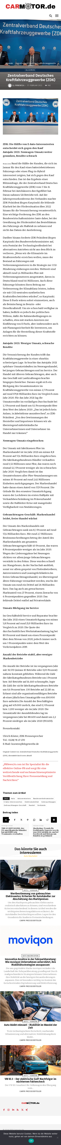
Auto (13, 799)
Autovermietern (24, 799)
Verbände (41, 805)
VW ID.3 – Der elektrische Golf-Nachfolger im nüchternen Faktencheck (30, 1080)
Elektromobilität (32, 802)
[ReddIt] (47, 820)
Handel (32, 805)
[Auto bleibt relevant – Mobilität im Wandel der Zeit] (30, 1006)
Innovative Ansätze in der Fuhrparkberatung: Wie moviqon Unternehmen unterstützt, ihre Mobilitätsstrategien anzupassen (30, 962)
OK (31, 1141)
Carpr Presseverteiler (30, 921)
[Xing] (27, 1109)
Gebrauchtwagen (48, 802)
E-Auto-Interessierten (13, 802)
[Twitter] (21, 820)
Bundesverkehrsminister (43, 799)
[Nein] (57, 1137)
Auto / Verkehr (30, 890)
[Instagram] (8, 1109)
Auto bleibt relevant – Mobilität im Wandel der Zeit (30, 1026)
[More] (54, 820)
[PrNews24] (10, 85)
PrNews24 (19, 85)
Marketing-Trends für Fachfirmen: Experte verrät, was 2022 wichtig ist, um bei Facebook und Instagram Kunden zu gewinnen (46, 832)
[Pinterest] (27, 820)
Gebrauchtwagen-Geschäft (15, 805)
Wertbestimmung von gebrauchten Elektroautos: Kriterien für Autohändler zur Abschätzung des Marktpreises (30, 896)
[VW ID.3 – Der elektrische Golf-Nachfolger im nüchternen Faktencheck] (30, 1060)
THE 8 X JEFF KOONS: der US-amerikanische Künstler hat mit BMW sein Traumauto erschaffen (14, 831)
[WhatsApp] (34, 820)
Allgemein (9, 63)
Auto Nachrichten (30, 956)
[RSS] (17, 1109)
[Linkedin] (41, 820)
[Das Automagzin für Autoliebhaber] (30, 6)
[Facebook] (14, 820)
